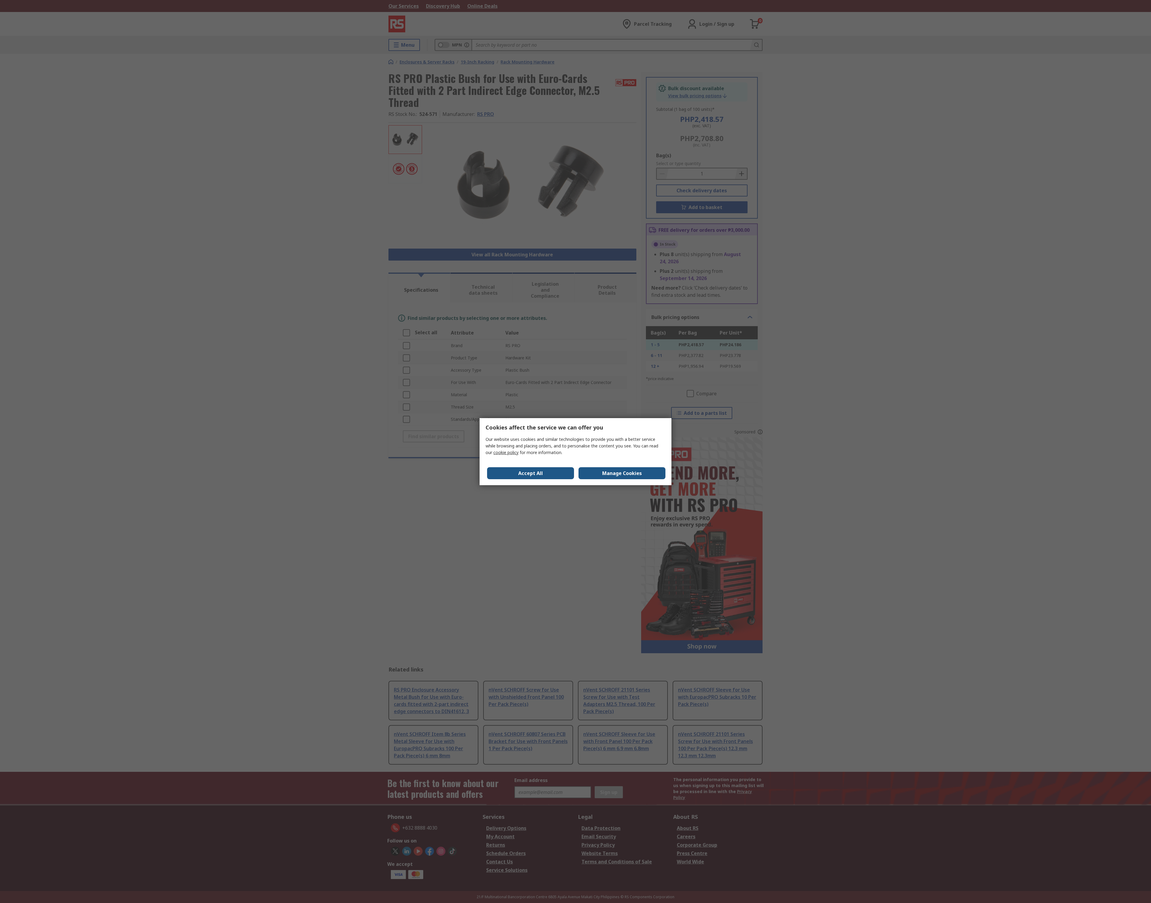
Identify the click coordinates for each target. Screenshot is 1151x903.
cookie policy (506, 452)
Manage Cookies (622, 473)
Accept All (530, 473)
